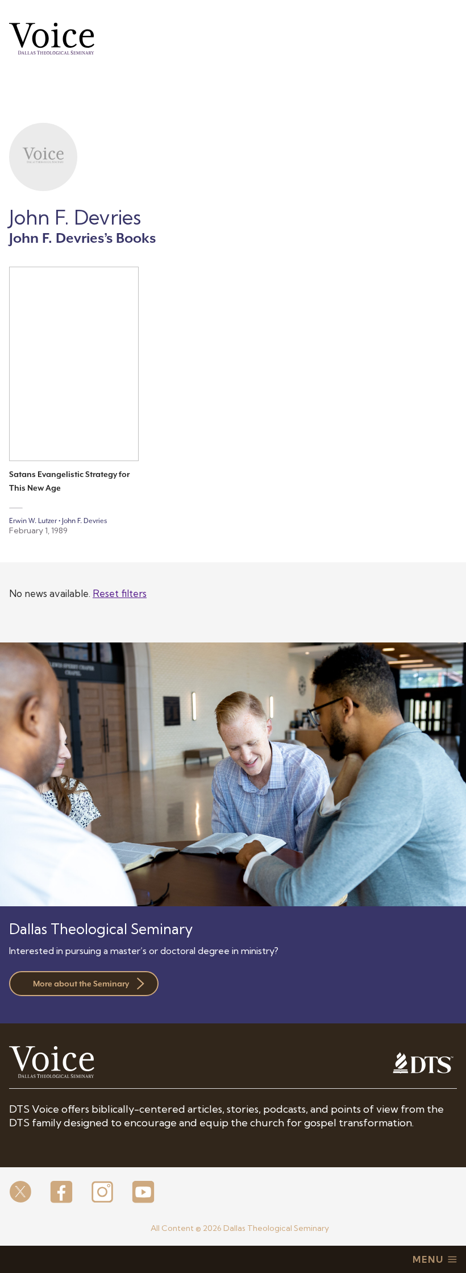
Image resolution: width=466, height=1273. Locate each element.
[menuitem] (20, 1193)
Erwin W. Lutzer (33, 521)
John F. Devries (84, 521)
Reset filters (120, 593)
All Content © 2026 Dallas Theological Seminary (240, 1228)
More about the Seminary (81, 983)
